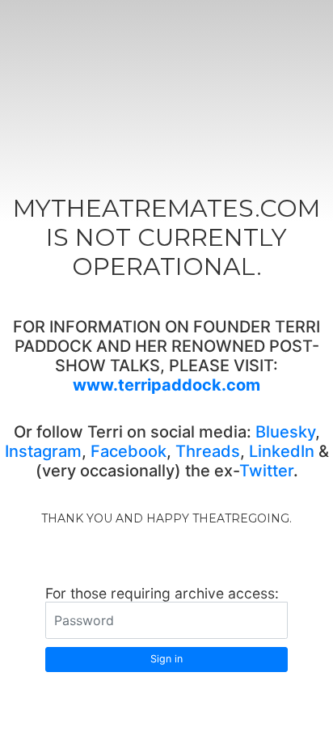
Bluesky (285, 432)
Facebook (128, 451)
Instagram (43, 451)
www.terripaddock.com (166, 385)
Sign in (166, 659)
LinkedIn (281, 451)
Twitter (266, 470)
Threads (207, 451)
